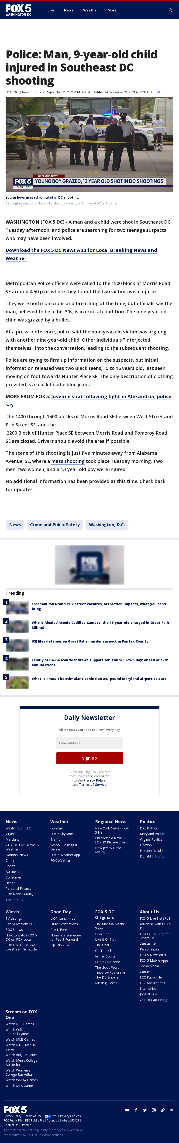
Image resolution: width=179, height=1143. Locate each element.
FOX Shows (14, 929)
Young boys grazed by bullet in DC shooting (42, 197)
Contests (146, 971)
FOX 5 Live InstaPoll (155, 918)
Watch (12, 911)
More (112, 10)
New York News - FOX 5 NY (112, 830)
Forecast (57, 828)
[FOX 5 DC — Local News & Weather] (21, 10)
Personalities (149, 949)
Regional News (110, 821)
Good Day (60, 911)
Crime (10, 860)
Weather (59, 821)
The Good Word (107, 967)
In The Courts (105, 956)
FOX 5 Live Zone (107, 962)
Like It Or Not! (105, 939)
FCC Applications (152, 983)
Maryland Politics (152, 834)
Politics (147, 821)
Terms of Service (92, 784)
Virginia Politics (151, 839)
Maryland (13, 839)
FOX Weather (60, 860)
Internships (148, 988)
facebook (136, 1110)
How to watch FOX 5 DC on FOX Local (21, 937)
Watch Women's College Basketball (19, 1072)
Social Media (149, 966)
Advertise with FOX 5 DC (155, 926)
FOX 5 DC (12, 92)
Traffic (55, 839)
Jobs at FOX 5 (150, 994)
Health (10, 883)
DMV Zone (103, 934)
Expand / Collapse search (170, 10)
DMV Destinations (64, 924)
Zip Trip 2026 (60, 945)
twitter (145, 1110)
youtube (127, 1110)
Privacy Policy (94, 780)
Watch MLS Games (20, 1085)
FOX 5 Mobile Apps (154, 960)
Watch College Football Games (18, 1031)
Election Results (152, 850)
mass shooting (68, 461)
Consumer (13, 877)
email (171, 1110)
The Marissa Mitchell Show (110, 926)
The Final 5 (103, 945)
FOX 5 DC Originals (104, 914)
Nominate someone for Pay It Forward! (65, 937)
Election (146, 845)
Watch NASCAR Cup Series (21, 1047)
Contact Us (148, 943)
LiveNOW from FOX (20, 924)
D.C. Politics (149, 828)
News (25, 92)
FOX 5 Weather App (65, 855)
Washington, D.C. (107, 524)
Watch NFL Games (20, 1024)
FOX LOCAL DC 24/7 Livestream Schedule (21, 947)
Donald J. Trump (152, 856)
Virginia (11, 834)
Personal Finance (18, 888)
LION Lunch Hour (63, 918)
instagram (154, 1110)
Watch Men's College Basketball (21, 1062)
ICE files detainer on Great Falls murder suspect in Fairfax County (90, 641)
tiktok (162, 1110)
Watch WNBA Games (22, 1080)
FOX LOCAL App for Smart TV (155, 936)
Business (12, 871)
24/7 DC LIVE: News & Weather (22, 847)
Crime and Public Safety (55, 524)
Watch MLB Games (20, 1039)
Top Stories (14, 899)
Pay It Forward (61, 929)
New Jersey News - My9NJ (109, 850)
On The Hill (103, 950)
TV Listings (14, 918)
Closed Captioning (153, 999)
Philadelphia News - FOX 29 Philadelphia (110, 840)
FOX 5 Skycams (62, 834)
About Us (149, 911)
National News (17, 855)
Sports (10, 866)
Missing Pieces (106, 983)
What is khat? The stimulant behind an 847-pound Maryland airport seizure (99, 678)
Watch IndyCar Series (22, 1055)
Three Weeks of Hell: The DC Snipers (110, 975)
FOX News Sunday (19, 894)
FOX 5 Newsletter (153, 955)
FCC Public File (151, 977)
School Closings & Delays (64, 847)
